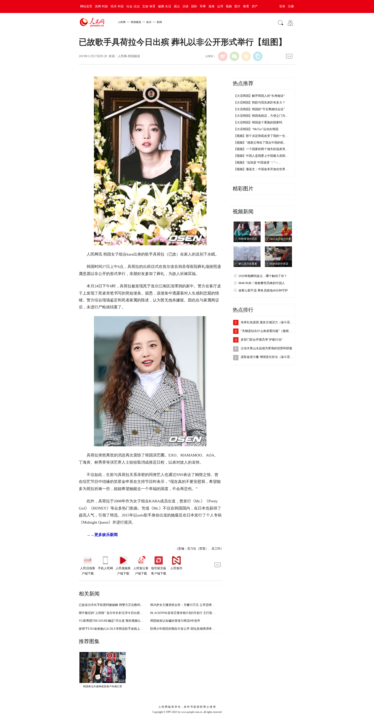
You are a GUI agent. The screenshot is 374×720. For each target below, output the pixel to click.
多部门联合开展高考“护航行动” (262, 339)
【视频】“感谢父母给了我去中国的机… (260, 142)
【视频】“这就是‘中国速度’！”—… (257, 162)
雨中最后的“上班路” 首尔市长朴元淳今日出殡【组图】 (115, 613)
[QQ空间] (246, 56)
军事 (203, 6)
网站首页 (86, 6)
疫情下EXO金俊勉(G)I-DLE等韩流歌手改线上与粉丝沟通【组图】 (123, 628)
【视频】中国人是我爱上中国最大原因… (261, 155)
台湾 (220, 6)
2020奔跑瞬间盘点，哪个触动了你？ (263, 276)
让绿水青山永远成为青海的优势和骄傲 (266, 348)
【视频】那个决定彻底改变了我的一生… (261, 136)
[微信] (234, 56)
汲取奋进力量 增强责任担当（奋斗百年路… (270, 357)
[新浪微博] (222, 56)
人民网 (122, 22)
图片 (237, 6)
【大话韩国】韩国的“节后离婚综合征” (259, 109)
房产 (255, 6)
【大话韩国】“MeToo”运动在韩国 (256, 129)
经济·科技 (117, 6)
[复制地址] (258, 56)
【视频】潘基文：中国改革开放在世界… (261, 169)
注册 (291, 6)
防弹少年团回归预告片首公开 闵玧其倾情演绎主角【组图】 (190, 628)
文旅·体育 (148, 6)
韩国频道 (136, 22)
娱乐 (149, 22)
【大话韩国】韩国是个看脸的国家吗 (258, 122)
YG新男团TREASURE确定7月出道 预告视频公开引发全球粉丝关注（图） (128, 620)
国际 (194, 6)
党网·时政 (101, 6)
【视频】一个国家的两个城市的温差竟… (261, 149)
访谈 (185, 6)
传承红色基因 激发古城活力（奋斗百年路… (270, 322)
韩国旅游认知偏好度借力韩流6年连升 (175, 620)
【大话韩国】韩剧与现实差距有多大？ (259, 102)
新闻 (159, 22)
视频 (229, 6)
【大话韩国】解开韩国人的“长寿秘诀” (259, 95)
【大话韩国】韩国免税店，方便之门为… (261, 115)
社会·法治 (133, 6)
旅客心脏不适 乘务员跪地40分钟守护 (263, 290)
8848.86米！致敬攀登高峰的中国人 (262, 283)
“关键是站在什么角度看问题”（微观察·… (268, 331)
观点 (177, 6)
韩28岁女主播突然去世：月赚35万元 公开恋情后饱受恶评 (188, 605)
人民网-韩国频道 (129, 56)
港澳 (211, 6)
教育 (246, 6)
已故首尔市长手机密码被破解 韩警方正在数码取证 (112, 605)
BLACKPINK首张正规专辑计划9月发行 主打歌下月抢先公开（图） (195, 613)
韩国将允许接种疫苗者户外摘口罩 (102, 686)
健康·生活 (164, 6)
